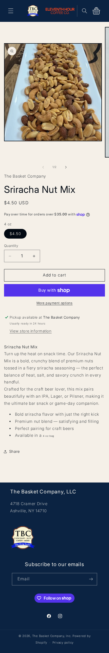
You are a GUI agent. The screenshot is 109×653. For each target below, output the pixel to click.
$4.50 (15, 233)
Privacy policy (63, 642)
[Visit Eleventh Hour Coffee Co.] (61, 11)
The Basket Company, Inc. (52, 636)
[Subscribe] (91, 579)
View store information (31, 331)
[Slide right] (65, 167)
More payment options (55, 303)
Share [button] (14, 451)
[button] (10, 11)
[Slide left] (43, 167)
